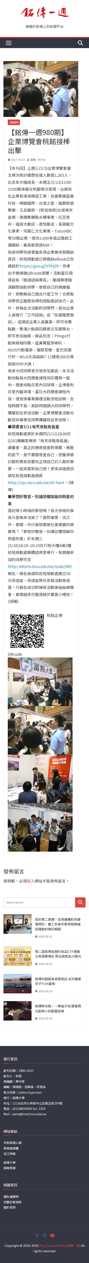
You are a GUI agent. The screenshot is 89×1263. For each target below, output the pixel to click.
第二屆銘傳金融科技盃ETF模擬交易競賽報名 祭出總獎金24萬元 (58, 954)
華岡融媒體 (11, 1148)
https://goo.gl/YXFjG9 (39, 266)
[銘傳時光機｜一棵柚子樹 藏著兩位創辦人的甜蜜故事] (17, 1013)
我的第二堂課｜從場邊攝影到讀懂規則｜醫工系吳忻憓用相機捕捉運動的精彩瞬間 (57, 924)
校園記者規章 (12, 1202)
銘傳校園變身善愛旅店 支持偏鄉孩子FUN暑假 (58, 981)
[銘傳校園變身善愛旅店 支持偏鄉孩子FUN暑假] (17, 986)
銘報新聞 (9, 1168)
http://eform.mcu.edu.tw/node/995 (40, 566)
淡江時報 (9, 1153)
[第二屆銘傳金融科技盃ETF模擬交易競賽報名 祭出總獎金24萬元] (17, 959)
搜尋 (80, 902)
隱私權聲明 (11, 1196)
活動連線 (14, 122)
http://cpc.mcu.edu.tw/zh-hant (36, 482)
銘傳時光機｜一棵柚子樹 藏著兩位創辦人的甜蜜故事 (58, 1008)
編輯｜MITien (38, 159)
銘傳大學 (9, 1162)
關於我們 (9, 1207)
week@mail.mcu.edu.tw (29, 1114)
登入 (31, 881)
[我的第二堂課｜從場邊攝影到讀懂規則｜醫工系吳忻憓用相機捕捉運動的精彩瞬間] (17, 929)
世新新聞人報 (12, 1142)
